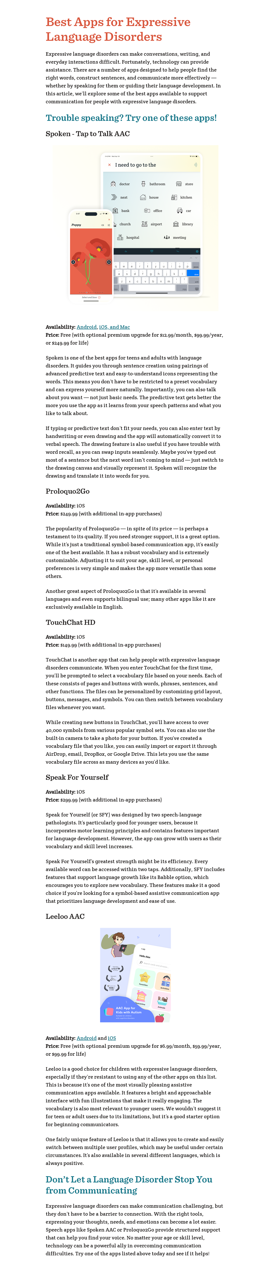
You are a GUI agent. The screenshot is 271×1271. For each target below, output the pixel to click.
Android (87, 327)
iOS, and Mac (114, 327)
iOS (112, 1038)
